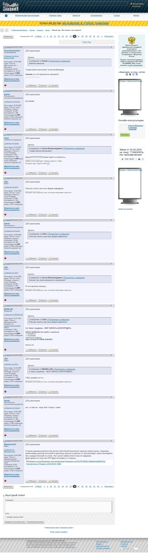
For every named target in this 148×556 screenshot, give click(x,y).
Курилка (40, 30)
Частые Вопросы (102, 542)
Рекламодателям (127, 542)
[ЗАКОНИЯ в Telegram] (133, 74)
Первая (38, 36)
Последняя (109, 36)
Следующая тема (66, 527)
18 (20, 119)
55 (70, 36)
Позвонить (125, 134)
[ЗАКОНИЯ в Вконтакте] (127, 74)
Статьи (117, 15)
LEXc (6, 182)
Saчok (6, 138)
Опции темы (87, 42)
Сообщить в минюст (103, 548)
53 (63, 36)
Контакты (124, 546)
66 (98, 36)
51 (55, 36)
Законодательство (102, 546)
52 (59, 36)
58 (82, 36)
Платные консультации (12, 326)
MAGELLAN (8, 309)
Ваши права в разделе (58, 532)
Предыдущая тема (52, 527)
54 (67, 36)
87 (20, 162)
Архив (47, 30)
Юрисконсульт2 (10, 444)
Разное (32, 30)
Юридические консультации (27, 15)
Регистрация (136, 6)
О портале (124, 544)
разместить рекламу (125, 209)
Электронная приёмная (33, 337)
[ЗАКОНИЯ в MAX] (136, 74)
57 (78, 36)
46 (51, 36)
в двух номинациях (135, 65)
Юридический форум (19, 30)
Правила (99, 544)
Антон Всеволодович (12, 50)
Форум (136, 15)
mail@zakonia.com (70, 547)
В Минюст (32, 85)
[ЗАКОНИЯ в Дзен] (130, 74)
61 (94, 36)
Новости (76, 15)
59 (86, 36)
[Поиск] (2, 30)
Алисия (7, 94)
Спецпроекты (96, 15)
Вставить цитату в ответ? (15, 517)
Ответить (8, 36)
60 (90, 36)
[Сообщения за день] (7, 30)
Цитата (43, 85)
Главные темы (55, 15)
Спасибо (54, 85)
